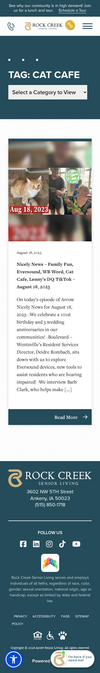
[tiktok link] (62, 544)
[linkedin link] (36, 544)
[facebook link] (23, 544)
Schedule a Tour (72, 10)
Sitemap (82, 616)
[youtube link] (76, 544)
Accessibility (44, 616)
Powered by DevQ (50, 661)
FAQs (65, 616)
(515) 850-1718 (50, 504)
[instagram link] (49, 544)
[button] (14, 659)
